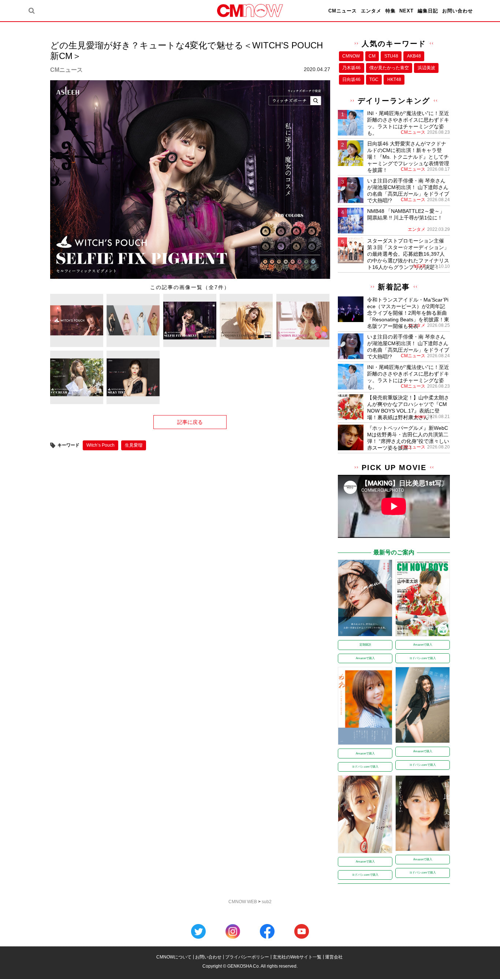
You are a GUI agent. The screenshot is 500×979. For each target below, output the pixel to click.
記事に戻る (190, 422)
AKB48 (414, 56)
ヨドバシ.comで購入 (422, 658)
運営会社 (334, 957)
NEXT (406, 11)
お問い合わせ (457, 11)
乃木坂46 (351, 67)
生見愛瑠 (133, 445)
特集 (390, 11)
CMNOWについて (173, 957)
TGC (373, 79)
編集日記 (428, 11)
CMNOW (351, 56)
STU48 (391, 56)
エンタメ (371, 11)
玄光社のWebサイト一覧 (297, 957)
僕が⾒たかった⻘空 (389, 67)
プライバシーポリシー (247, 957)
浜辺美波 (426, 67)
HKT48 (394, 79)
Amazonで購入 (365, 658)
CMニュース (342, 11)
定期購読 (365, 644)
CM (372, 56)
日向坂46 (351, 79)
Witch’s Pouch (100, 445)
